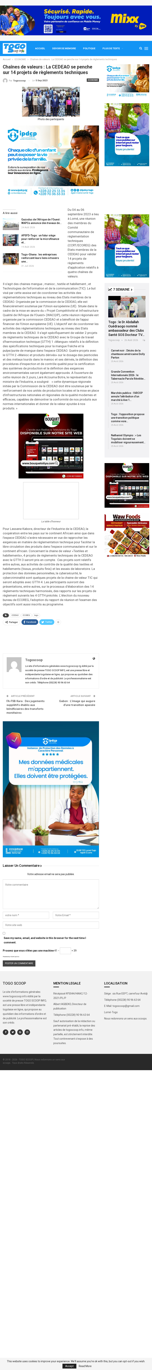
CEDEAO (15, 615)
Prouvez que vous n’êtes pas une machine (28, 950)
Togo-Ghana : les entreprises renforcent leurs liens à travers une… (40, 258)
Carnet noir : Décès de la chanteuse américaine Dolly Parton (128, 354)
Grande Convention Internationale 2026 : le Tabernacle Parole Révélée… (128, 375)
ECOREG (26, 615)
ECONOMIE (93, 80)
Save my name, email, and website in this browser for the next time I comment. (45, 940)
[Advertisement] (51, 638)
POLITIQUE (89, 48)
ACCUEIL (40, 48)
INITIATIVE (114, 298)
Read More (85, 1366)
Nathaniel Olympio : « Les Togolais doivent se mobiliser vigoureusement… (128, 439)
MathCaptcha (14, 956)
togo (36, 615)
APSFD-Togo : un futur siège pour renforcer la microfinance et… (40, 239)
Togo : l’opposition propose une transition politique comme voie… (127, 418)
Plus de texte (111, 48)
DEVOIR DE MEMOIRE (64, 48)
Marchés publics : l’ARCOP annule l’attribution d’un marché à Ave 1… (127, 396)
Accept (69, 1366)
